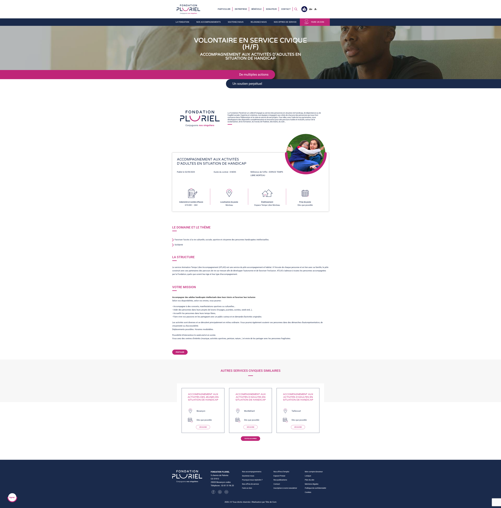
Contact (286, 9)
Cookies (308, 492)
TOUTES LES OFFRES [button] (250, 438)
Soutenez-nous (248, 476)
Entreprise (241, 9)
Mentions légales (311, 484)
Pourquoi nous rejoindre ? (252, 480)
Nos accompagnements (251, 472)
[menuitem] (224, 9)
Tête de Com (270, 502)
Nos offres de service (250, 484)
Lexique (308, 476)
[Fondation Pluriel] (188, 9)
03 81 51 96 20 (227, 485)
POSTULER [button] (180, 352)
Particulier (224, 9)
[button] (295, 9)
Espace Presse (279, 476)
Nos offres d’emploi (281, 472)
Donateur (271, 9)
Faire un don (317, 22)
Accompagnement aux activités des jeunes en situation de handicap (203, 397)
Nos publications (280, 480)
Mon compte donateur (314, 472)
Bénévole (256, 9)
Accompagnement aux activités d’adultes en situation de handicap (250, 397)
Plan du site (309, 480)
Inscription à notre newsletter (285, 488)
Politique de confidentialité (315, 488)
